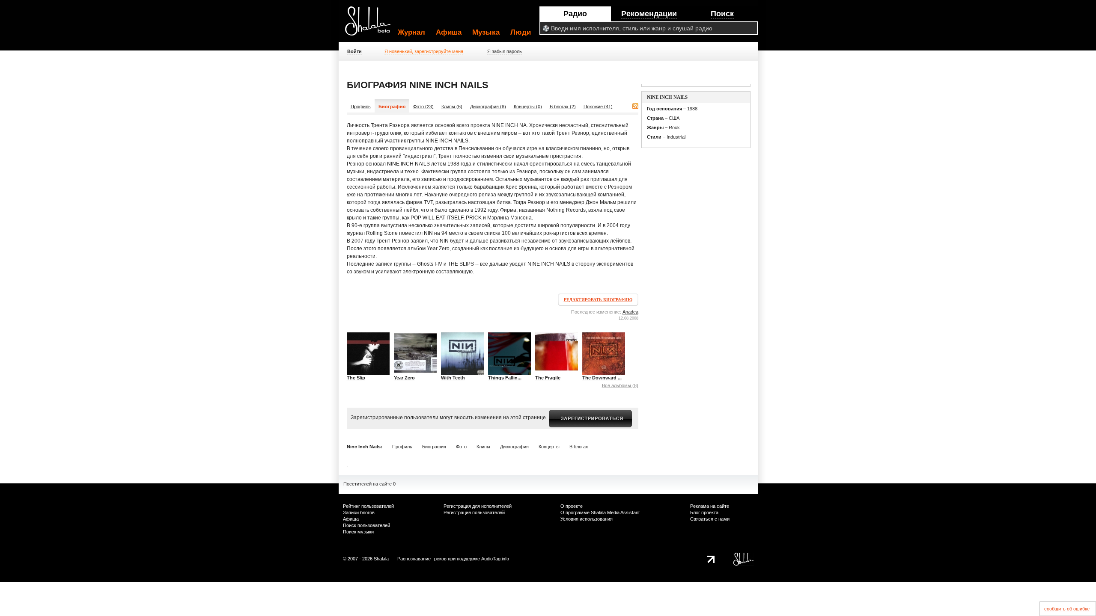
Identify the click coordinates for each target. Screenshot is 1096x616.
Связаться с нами (710, 518)
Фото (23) (423, 106)
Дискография (514, 446)
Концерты (549, 446)
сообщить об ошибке (1067, 608)
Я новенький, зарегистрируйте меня (423, 51)
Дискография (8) (488, 106)
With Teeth (453, 377)
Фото (461, 446)
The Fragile (547, 377)
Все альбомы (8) (620, 385)
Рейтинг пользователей (368, 506)
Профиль (361, 106)
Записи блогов (359, 512)
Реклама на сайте (709, 506)
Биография (434, 446)
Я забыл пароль (504, 51)
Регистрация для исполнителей (478, 506)
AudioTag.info (495, 558)
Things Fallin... (504, 377)
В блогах (578, 446)
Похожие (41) (598, 106)
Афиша (449, 32)
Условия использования (586, 518)
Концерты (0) (528, 106)
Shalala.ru (371, 24)
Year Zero (404, 377)
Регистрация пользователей (474, 512)
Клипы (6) (451, 106)
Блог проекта (704, 512)
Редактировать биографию (598, 299)
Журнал (411, 32)
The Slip (356, 377)
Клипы (483, 446)
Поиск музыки (358, 531)
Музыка (486, 32)
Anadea (630, 311)
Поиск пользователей (366, 525)
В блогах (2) (563, 106)
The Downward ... (602, 377)
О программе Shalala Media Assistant (600, 512)
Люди (520, 32)
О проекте (571, 506)
